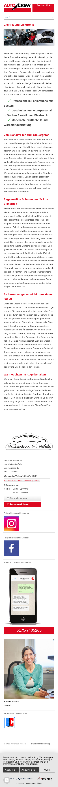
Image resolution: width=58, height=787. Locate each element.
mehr (47, 769)
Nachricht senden (18, 498)
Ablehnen (11, 769)
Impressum (20, 783)
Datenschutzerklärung (40, 744)
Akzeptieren (29, 769)
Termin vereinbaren (18, 504)
